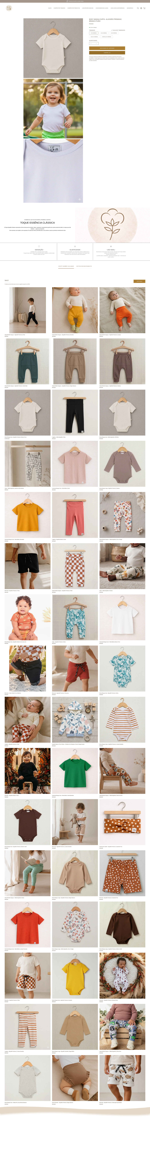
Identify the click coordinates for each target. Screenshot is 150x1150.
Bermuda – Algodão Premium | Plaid (12, 1000)
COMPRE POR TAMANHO (10, 1124)
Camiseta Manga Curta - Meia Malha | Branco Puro (109, 641)
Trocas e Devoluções (81, 1120)
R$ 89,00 (6, 797)
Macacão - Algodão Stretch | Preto (12, 795)
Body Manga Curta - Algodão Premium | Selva (108, 693)
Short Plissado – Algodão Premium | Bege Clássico (62, 1102)
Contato (78, 1136)
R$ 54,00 (6, 592)
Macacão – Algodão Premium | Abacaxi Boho (108, 1000)
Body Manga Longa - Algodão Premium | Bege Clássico (63, 897)
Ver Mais (139, 281)
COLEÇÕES (7, 1122)
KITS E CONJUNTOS (9, 1128)
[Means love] (9, 8)
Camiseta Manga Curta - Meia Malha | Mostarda (14, 539)
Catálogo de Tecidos (81, 1134)
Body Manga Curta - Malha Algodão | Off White (109, 437)
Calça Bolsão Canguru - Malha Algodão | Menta (14, 897)
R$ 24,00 (101, 848)
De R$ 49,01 (7, 438)
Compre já (107, 52)
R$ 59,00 (6, 336)
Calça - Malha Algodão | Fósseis (106, 590)
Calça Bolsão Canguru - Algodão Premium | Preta (15, 334)
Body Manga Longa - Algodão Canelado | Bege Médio (63, 1051)
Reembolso (79, 1126)
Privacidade (79, 1124)
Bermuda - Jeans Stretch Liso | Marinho (13, 693)
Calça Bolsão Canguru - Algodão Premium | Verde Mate (16, 385)
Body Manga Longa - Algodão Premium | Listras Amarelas (111, 744)
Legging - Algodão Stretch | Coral (59, 539)
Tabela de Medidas (81, 1132)
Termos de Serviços (81, 1128)
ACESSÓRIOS (8, 1126)
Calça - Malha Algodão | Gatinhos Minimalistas (14, 488)
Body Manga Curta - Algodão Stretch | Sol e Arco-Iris (15, 641)
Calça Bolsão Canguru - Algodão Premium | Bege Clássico (64, 385)
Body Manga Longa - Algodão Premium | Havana (109, 488)
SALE (6, 1118)
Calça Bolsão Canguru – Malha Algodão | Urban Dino (110, 1051)
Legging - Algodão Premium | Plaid (12, 744)
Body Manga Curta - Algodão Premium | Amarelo (62, 1000)
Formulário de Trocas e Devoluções (84, 1130)
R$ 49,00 (101, 438)
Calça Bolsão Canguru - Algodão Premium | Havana (110, 385)
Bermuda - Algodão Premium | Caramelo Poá (108, 897)
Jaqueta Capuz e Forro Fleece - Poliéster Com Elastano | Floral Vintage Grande (68, 744)
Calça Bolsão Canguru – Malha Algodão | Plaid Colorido (110, 795)
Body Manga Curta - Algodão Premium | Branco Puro (15, 437)
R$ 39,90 (54, 336)
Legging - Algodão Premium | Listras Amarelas (14, 1051)
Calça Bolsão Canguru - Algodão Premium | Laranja (110, 334)
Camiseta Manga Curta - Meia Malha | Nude (61, 488)
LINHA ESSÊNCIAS (9, 1120)
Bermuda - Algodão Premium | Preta (12, 590)
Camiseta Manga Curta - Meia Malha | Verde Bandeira (63, 795)
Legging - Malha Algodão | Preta (58, 437)
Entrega (78, 1122)
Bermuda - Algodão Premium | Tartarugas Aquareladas (110, 1102)
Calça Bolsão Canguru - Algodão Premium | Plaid (62, 590)
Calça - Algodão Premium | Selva (59, 641)
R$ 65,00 (101, 336)
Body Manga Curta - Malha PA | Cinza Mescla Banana (15, 1102)
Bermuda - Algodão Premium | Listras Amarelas (61, 846)
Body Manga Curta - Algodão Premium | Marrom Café (15, 846)
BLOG (6, 1130)
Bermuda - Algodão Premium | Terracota (60, 693)
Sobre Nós (79, 1118)
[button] (73, 8)
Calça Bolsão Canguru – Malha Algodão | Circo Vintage (110, 539)
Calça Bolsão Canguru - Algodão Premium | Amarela (63, 334)
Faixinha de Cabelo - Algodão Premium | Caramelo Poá (110, 846)
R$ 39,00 (54, 489)
